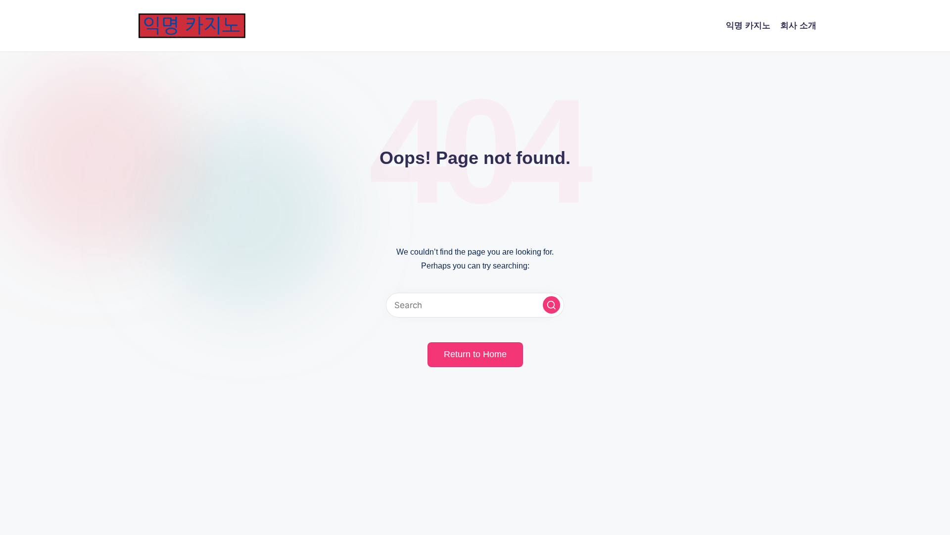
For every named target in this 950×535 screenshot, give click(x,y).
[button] (551, 305)
